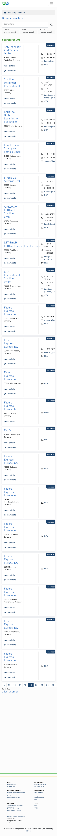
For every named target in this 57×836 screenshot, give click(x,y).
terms (35, 805)
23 (53, 685)
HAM (46, 412)
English (15, 816)
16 (15, 685)
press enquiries (38, 792)
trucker (9, 794)
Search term (9, 24)
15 (9, 685)
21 (42, 685)
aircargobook (39, 790)
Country (6, 29)
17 (20, 685)
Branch (42, 29)
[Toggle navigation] (51, 3)
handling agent (12, 795)
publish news (11, 786)
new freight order (39, 786)
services (10, 803)
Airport (24, 29)
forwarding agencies (13, 792)
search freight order (40, 784)
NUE (46, 666)
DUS (46, 468)
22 (47, 685)
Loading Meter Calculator (15, 809)
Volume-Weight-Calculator (15, 805)
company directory (16, 12)
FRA (46, 64)
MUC (46, 227)
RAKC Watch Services (14, 810)
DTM (46, 536)
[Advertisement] (28, 730)
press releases (11, 784)
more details (9, 66)
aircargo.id (37, 795)
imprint (36, 809)
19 (31, 685)
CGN (46, 384)
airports (19, 795)
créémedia (28, 831)
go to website (10, 70)
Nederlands (21, 816)
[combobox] (10, 32)
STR (46, 101)
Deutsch (9, 816)
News (9, 782)
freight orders (39, 782)
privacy (36, 807)
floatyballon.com (39, 797)
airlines (22, 792)
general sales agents (13, 797)
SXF (46, 130)
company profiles (14, 790)
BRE (46, 195)
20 (36, 685)
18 (25, 685)
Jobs (35, 799)
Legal (36, 803)
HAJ (46, 439)
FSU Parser (10, 807)
